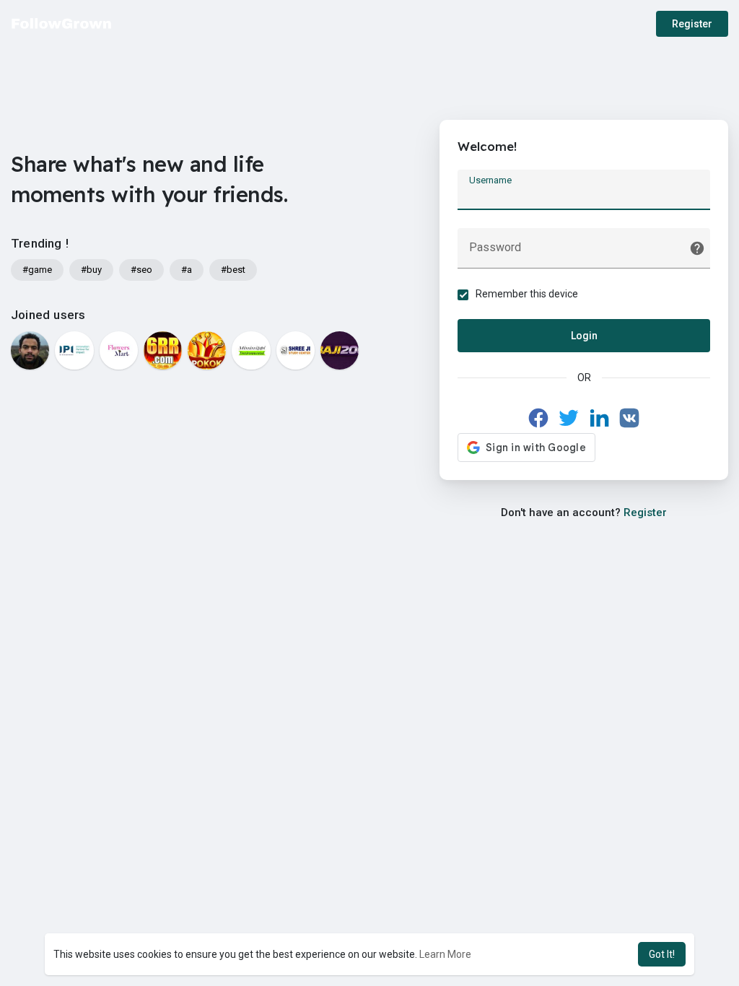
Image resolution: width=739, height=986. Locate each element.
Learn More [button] (445, 954)
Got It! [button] (662, 954)
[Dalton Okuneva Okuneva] (30, 350)
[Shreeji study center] (295, 350)
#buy (91, 269)
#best (233, 269)
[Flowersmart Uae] (119, 350)
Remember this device (527, 294)
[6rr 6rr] (163, 350)
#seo (141, 269)
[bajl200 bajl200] (339, 350)
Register (692, 24)
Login (584, 335)
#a (186, 269)
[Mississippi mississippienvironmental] (251, 350)
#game (37, 269)
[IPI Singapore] (74, 350)
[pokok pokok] (207, 350)
